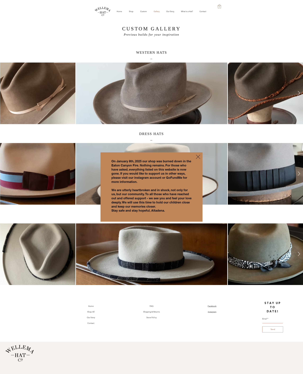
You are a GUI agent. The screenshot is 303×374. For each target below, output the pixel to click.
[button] (198, 157)
